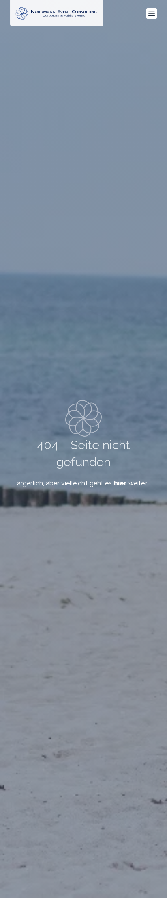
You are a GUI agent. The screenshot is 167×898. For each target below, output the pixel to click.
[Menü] (151, 13)
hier (120, 483)
